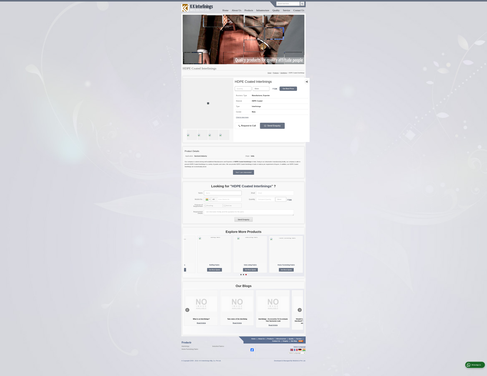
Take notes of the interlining (201, 319)
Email (253, 193)
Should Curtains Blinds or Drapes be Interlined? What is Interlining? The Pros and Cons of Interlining (273, 321)
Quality (276, 10)
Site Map (294, 341)
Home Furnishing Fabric (286, 265)
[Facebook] (252, 350)
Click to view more (242, 117)
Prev (187, 310)
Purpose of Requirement (198, 205)
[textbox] (261, 88)
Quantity (252, 199)
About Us (236, 10)
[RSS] (301, 341)
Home (225, 10)
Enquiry (285, 341)
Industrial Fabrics (218, 346)
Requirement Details (198, 212)
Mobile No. (199, 199)
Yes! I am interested (243, 172)
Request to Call (248, 126)
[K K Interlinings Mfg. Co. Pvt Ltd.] (197, 8)
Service (286, 10)
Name (200, 193)
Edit (275, 89)
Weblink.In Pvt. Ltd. (299, 361)
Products (249, 10)
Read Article (201, 323)
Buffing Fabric (214, 265)
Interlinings (283, 73)
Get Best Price (288, 89)
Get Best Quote (214, 270)
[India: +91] (207, 199)
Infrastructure (262, 10)
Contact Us (298, 10)
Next (300, 310)
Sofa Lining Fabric (250, 265)
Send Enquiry (274, 126)
